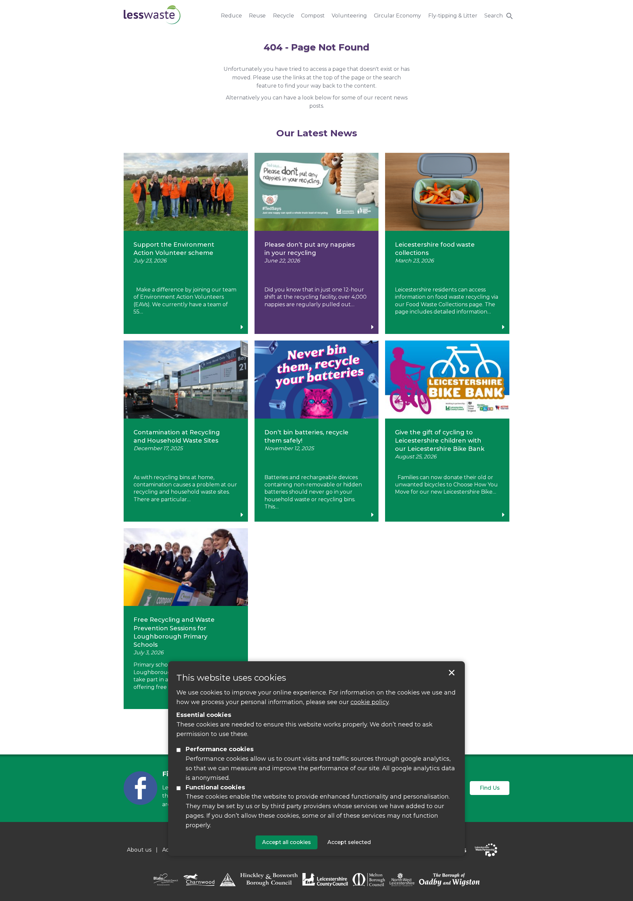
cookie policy (369, 702)
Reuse (257, 16)
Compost (313, 16)
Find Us (490, 788)
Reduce (231, 16)
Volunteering (349, 16)
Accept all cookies (286, 842)
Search (493, 16)
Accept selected (452, 673)
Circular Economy (397, 16)
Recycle (283, 16)
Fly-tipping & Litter (452, 16)
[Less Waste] (152, 14)
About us (139, 850)
